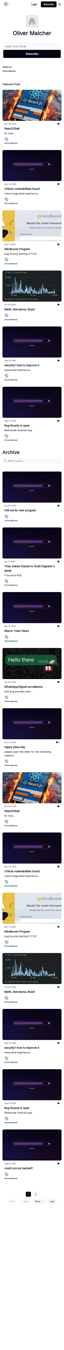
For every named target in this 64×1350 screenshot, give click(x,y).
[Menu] (60, 4)
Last (52, 1201)
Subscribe (48, 4)
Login (34, 4)
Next (38, 1201)
